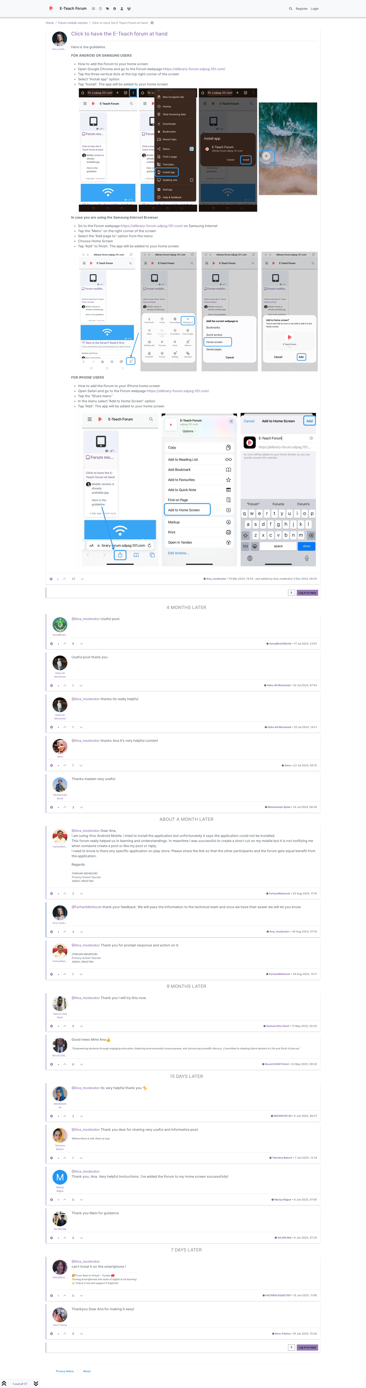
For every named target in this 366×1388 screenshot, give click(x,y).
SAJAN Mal (60, 1229)
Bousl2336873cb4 (63, 1055)
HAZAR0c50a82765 (64, 1277)
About (86, 1371)
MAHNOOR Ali (282, 1115)
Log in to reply (307, 592)
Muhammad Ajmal (279, 807)
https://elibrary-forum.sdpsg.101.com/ (194, 69)
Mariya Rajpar (282, 1199)
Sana (60, 756)
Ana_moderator (61, 49)
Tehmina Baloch (282, 1157)
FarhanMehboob (62, 846)
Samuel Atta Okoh (277, 1026)
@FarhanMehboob (86, 907)
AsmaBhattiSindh (62, 634)
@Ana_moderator (86, 619)
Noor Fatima (60, 1325)
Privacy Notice (65, 1371)
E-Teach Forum (73, 8)
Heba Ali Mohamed (279, 685)
